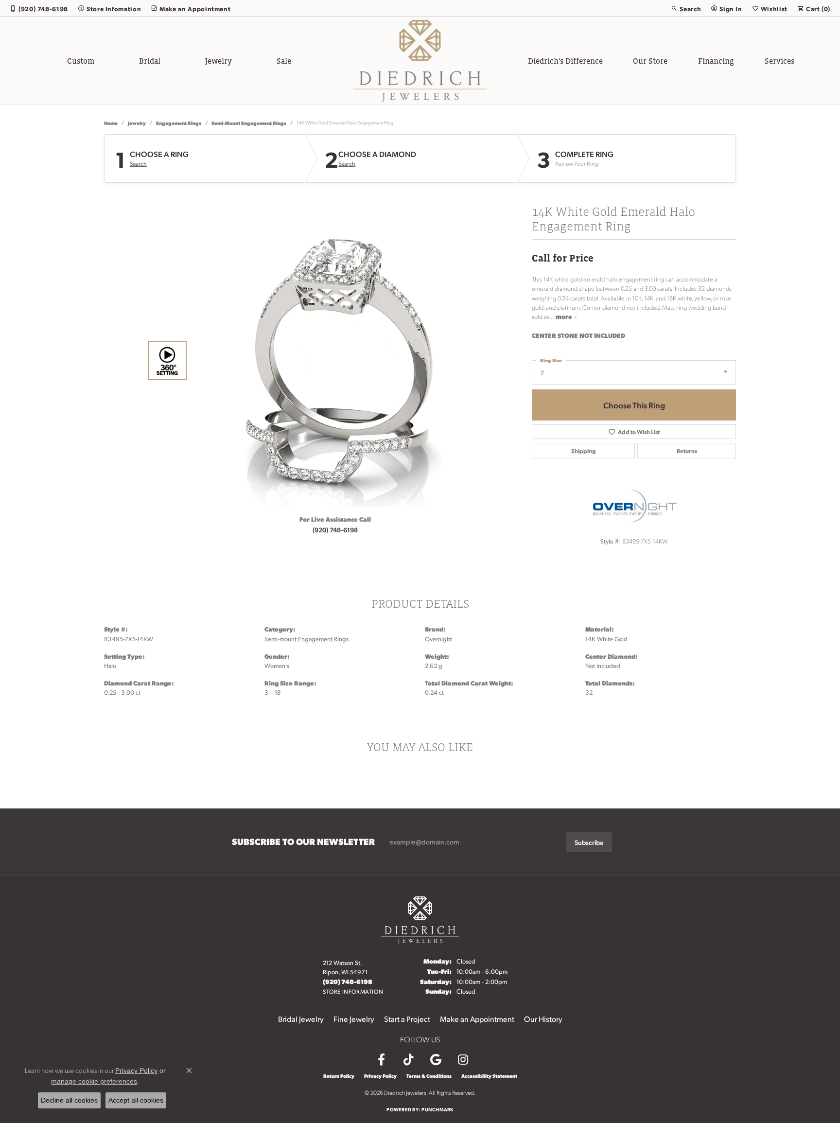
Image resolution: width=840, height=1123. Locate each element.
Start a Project (407, 1019)
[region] (332, 361)
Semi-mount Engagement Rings (248, 123)
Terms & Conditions (429, 1075)
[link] (39, 8)
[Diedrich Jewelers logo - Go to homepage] (420, 61)
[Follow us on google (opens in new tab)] (435, 1060)
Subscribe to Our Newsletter (303, 841)
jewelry (137, 123)
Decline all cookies (69, 1100)
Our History (543, 1019)
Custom (80, 60)
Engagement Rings (178, 123)
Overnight (438, 639)
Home (111, 123)
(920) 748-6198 (335, 529)
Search (138, 163)
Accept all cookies (135, 1100)
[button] (686, 8)
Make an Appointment (477, 1019)
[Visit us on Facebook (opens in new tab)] (381, 1060)
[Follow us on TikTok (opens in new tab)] (408, 1060)
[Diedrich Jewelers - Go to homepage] (420, 918)
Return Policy (338, 1075)
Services (779, 60)
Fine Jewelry (353, 1019)
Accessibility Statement (489, 1075)
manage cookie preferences (94, 1081)
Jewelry (218, 60)
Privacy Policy (380, 1075)
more (565, 316)
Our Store (650, 60)
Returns (687, 451)
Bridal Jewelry (301, 1019)
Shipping (583, 451)
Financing (716, 60)
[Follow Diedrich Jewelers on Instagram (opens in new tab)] (462, 1060)
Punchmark (437, 1109)
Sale (284, 60)
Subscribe (589, 842)
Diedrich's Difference (565, 60)
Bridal (149, 60)
